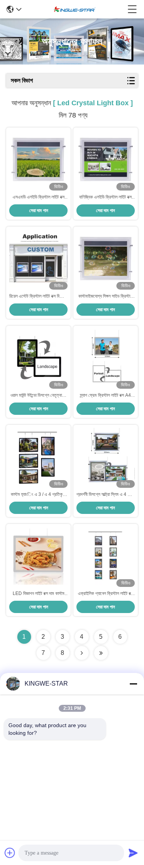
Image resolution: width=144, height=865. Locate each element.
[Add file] (10, 852)
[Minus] (133, 683)
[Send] (133, 852)
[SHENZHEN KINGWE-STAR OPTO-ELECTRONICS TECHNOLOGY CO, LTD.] (74, 9)
